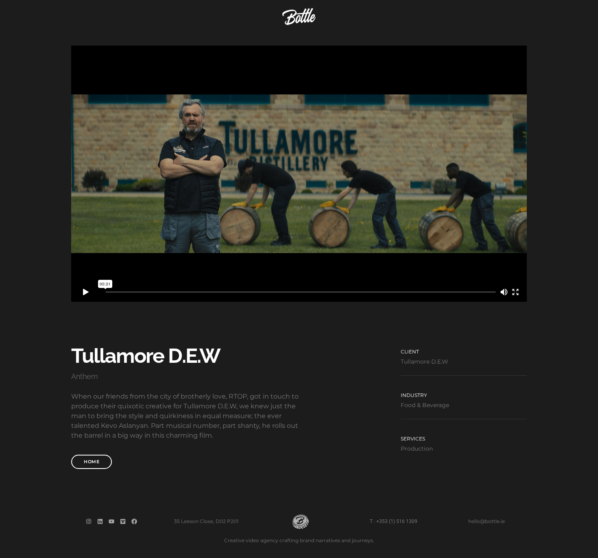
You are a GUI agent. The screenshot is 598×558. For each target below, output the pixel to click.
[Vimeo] (123, 521)
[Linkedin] (100, 521)
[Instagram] (88, 521)
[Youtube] (111, 521)
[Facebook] (134, 521)
